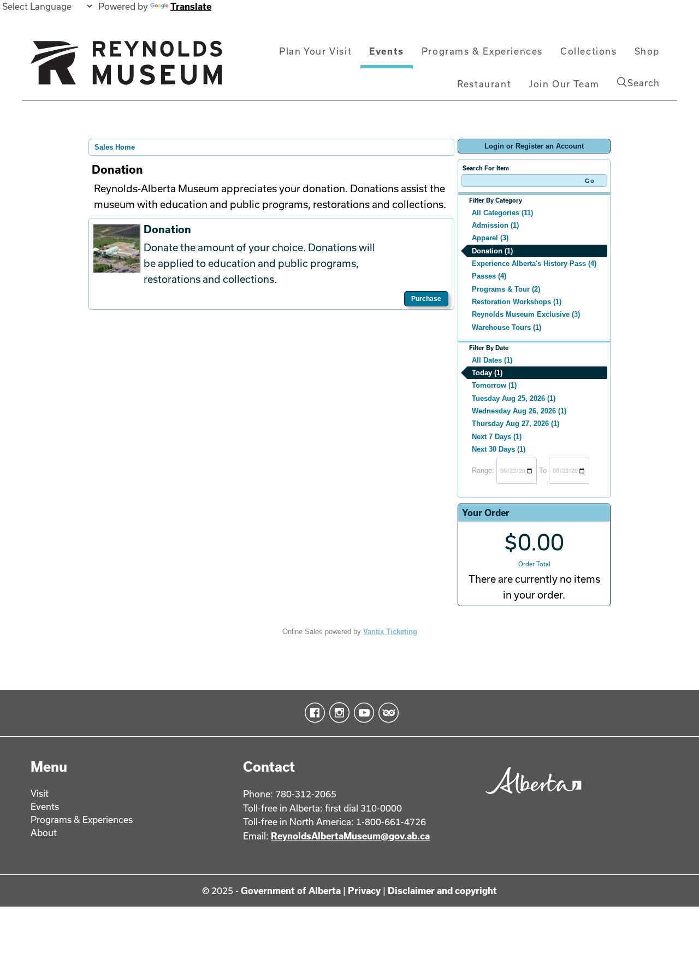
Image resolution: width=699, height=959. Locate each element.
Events (386, 51)
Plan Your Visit (315, 51)
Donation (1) (492, 251)
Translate (190, 6)
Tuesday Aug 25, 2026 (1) (513, 398)
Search (643, 83)
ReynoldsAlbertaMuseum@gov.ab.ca (350, 836)
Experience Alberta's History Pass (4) (534, 263)
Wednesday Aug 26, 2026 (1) (519, 411)
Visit (40, 793)
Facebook (312, 713)
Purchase (426, 299)
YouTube (362, 713)
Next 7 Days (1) (497, 437)
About (44, 832)
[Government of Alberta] (530, 797)
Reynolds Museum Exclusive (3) (526, 314)
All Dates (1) (492, 360)
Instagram (337, 713)
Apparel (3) (490, 238)
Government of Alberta (291, 890)
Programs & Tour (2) (506, 289)
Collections (588, 51)
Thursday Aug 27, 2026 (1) (515, 423)
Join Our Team (564, 84)
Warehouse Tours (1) (506, 327)
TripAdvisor (386, 713)
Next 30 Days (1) (498, 449)
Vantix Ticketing (390, 632)
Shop (647, 51)
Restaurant (484, 84)
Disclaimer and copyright (442, 890)
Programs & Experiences (482, 51)
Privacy (364, 890)
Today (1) (487, 373)
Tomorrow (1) (494, 385)
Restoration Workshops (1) (516, 302)
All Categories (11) (502, 213)
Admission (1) (495, 225)
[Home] (126, 67)
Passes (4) (489, 276)
